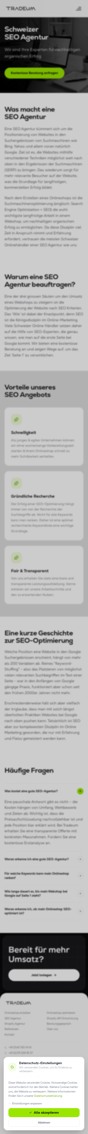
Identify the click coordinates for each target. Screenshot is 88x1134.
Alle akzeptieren (46, 1113)
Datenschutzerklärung (48, 1096)
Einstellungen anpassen (27, 1103)
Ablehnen (44, 1122)
